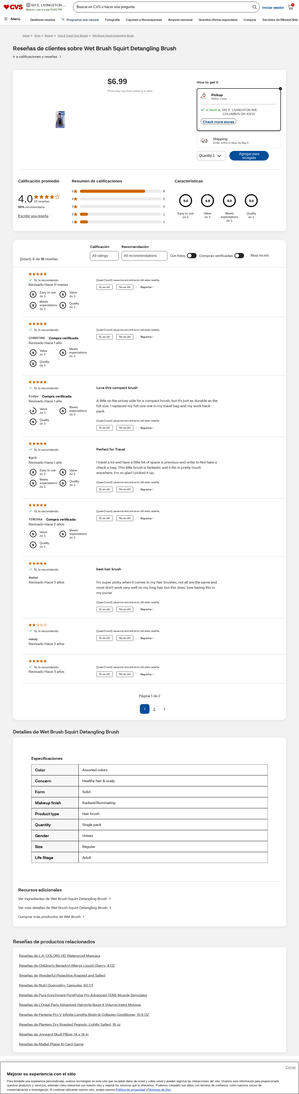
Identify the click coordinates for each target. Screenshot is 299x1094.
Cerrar (291, 1067)
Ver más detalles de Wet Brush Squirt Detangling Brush (62, 907)
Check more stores (218, 121)
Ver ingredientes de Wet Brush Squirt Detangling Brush (62, 898)
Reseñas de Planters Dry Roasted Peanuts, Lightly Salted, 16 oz (70, 1024)
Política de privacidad (130, 1089)
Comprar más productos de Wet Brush (49, 916)
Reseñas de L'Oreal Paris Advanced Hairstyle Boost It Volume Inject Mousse (80, 1004)
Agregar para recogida (249, 156)
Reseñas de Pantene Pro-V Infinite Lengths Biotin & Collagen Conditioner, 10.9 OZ (84, 1014)
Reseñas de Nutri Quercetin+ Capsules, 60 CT (56, 985)
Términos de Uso (159, 1089)
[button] (192, 255)
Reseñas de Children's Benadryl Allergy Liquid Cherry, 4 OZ (67, 965)
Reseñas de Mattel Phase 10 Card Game (51, 1044)
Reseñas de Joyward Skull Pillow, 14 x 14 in (53, 1034)
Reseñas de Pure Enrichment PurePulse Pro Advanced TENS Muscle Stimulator (83, 995)
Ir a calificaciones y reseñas (35, 56)
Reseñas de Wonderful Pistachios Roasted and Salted (62, 975)
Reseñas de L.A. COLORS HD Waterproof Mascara (59, 955)
